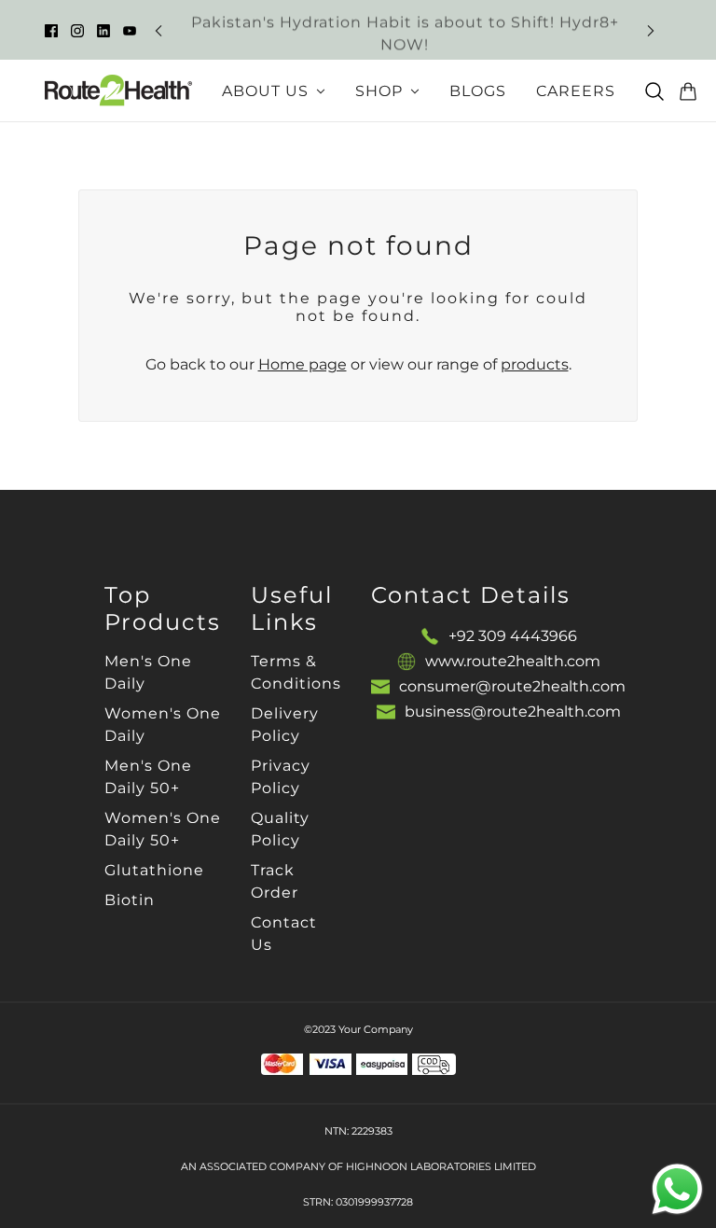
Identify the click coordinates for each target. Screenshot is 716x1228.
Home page (302, 364)
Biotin (129, 900)
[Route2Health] (118, 91)
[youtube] (130, 30)
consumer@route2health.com (512, 686)
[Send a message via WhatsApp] (677, 1189)
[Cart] (688, 91)
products (535, 364)
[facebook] (51, 30)
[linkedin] (103, 30)
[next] (651, 30)
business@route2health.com (513, 711)
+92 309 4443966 (512, 636)
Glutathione (154, 870)
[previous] (158, 30)
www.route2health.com (512, 661)
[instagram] (77, 30)
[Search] (654, 91)
